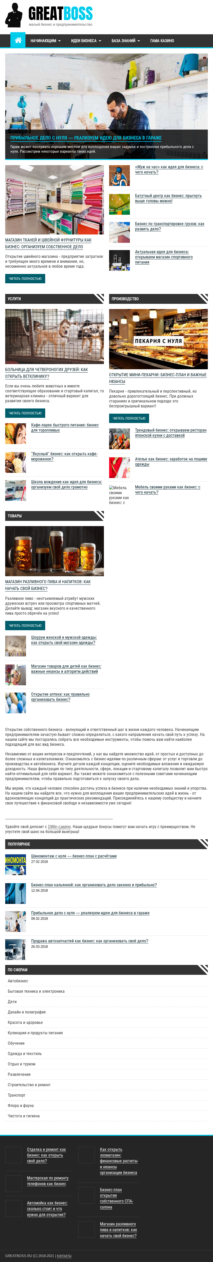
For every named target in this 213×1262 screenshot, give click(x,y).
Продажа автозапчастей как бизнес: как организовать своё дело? (89, 941)
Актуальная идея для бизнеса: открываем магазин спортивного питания (164, 257)
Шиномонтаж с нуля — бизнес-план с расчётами (74, 856)
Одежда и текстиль (25, 1053)
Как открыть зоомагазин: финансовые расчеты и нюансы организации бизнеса (119, 1161)
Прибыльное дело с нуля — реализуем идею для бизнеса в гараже (86, 137)
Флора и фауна (21, 1105)
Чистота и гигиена (24, 1116)
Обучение (16, 1043)
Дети (12, 1001)
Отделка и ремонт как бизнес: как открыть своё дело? (46, 1155)
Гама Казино (162, 40)
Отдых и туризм (21, 1064)
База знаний (123, 40)
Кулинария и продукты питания (35, 1033)
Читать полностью (25, 279)
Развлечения (19, 1074)
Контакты (64, 1256)
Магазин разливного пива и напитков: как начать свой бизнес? (118, 1230)
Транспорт (16, 1095)
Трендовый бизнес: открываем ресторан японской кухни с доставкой (171, 433)
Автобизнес (18, 981)
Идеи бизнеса (84, 40)
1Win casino (59, 826)
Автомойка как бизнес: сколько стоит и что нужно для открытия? (47, 1209)
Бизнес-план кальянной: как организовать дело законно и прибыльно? (94, 885)
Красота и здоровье (25, 1022)
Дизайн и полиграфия (27, 1012)
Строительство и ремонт (29, 1085)
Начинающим (43, 40)
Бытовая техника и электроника (36, 991)
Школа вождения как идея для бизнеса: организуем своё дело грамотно (66, 484)
